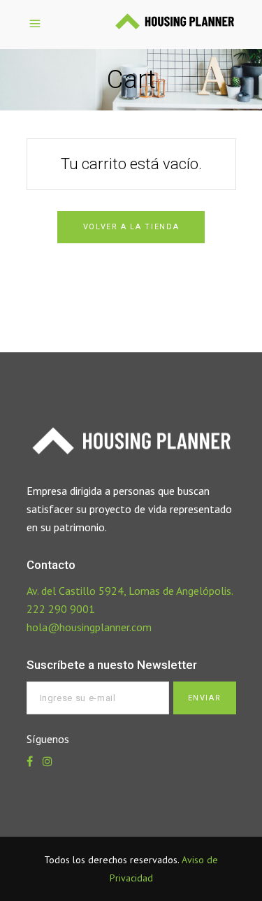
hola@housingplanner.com (89, 627)
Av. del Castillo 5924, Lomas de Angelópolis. (130, 591)
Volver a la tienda (131, 226)
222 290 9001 (61, 609)
